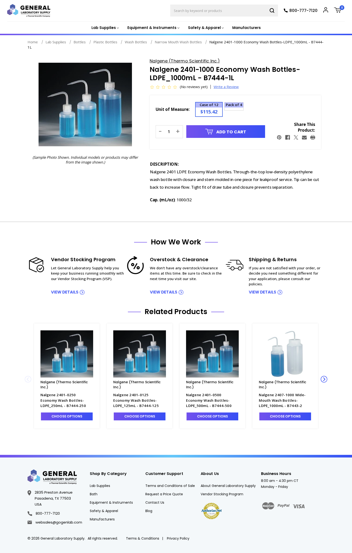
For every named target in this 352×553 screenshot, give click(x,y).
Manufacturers (246, 27)
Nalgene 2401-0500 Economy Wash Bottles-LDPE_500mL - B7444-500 (209, 400)
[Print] (312, 137)
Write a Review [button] (226, 86)
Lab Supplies (100, 485)
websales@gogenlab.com (58, 522)
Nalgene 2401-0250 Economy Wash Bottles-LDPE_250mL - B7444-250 (63, 400)
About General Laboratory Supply (228, 485)
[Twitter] (296, 137)
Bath (93, 494)
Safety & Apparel (104, 510)
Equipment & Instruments (111, 502)
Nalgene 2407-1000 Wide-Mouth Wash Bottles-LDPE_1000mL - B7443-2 (282, 400)
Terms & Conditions (142, 538)
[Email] (304, 137)
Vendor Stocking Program (222, 494)
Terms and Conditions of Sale (170, 485)
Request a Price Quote (164, 494)
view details (64, 292)
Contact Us (154, 502)
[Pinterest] (279, 137)
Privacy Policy (178, 538)
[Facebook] (287, 137)
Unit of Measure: (173, 109)
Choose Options (66, 416)
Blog (148, 510)
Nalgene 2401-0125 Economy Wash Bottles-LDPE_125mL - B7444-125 (136, 400)
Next (324, 379)
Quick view (66, 354)
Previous (28, 379)
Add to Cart (230, 132)
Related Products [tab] (176, 311)
